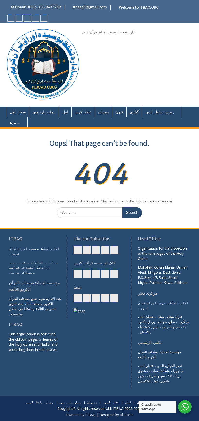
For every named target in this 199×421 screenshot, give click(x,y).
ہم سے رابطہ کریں (159, 111)
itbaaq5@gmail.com (90, 7)
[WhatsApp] (35, 18)
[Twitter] (27, 18)
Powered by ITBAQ (81, 414)
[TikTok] (43, 18)
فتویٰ (119, 111)
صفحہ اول (18, 111)
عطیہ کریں (83, 111)
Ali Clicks (126, 414)
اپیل (65, 111)
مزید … (15, 122)
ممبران (103, 111)
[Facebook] (10, 18)
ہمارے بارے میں (44, 111)
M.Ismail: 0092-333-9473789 (36, 7)
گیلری (134, 111)
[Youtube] (19, 18)
